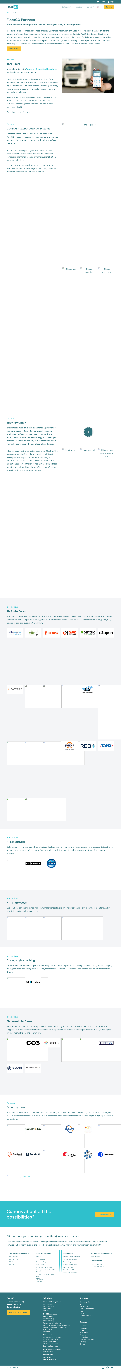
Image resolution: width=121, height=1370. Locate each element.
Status (82, 1318)
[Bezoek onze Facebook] (108, 1367)
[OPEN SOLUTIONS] (71, 7)
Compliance (68, 1253)
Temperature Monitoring (44, 1267)
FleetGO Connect (96, 1264)
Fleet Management (44, 1253)
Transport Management (19, 1253)
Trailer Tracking (41, 1262)
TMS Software (13, 1257)
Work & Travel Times (70, 1270)
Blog (81, 1304)
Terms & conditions (87, 1309)
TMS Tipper (12, 1262)
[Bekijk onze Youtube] (112, 1367)
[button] (88, 432)
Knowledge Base (85, 1302)
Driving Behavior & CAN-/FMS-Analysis (46, 1271)
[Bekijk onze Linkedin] (103, 1367)
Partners (83, 1335)
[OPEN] (100, 7)
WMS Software (95, 1257)
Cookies (82, 1313)
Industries (83, 1328)
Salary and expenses (50, 1346)
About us (83, 1326)
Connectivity (96, 1261)
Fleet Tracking (40, 1259)
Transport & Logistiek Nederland (41, 69)
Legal (81, 1311)
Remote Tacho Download (71, 1257)
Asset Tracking (40, 1264)
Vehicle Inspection (69, 1262)
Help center (84, 1306)
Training (83, 1342)
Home (9, 12)
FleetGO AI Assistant (97, 1267)
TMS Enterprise (13, 1259)
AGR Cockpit (40, 1279)
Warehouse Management (101, 1253)
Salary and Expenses (70, 1272)
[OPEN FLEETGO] (93, 7)
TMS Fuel (11, 1264)
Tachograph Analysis (70, 1259)
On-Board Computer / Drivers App (45, 1275)
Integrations (84, 1337)
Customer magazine (87, 1339)
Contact (82, 1344)
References (84, 1333)
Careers (82, 1330)
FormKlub (39, 1282)
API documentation (86, 1316)
